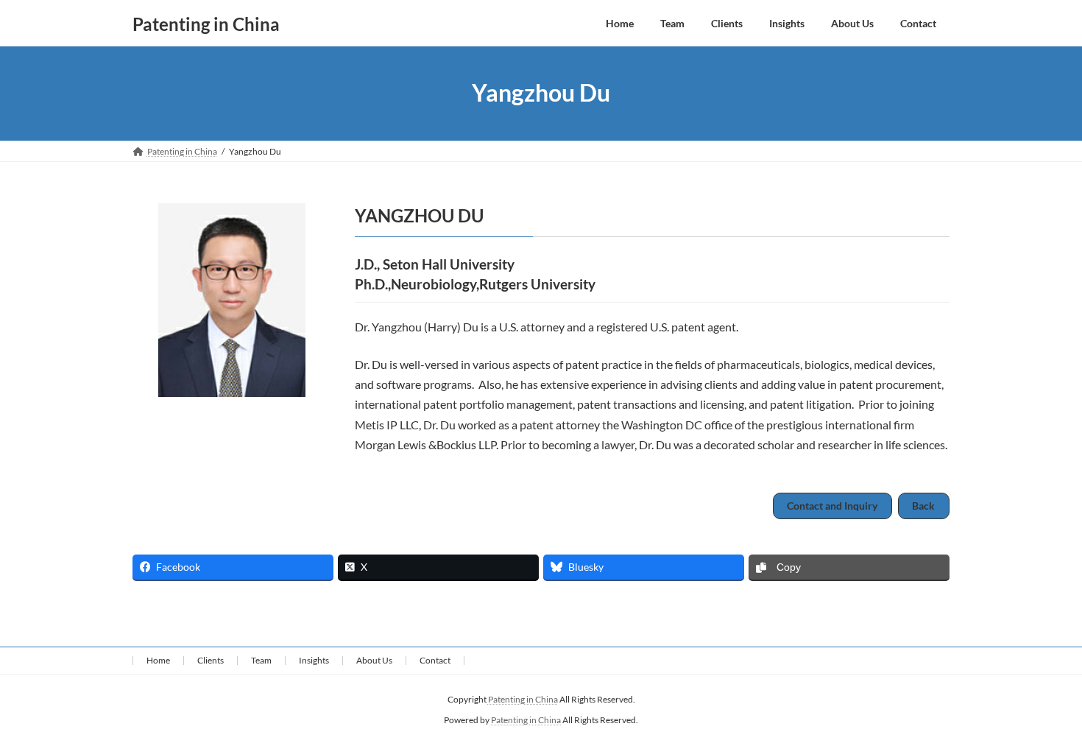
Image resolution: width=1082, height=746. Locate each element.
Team (261, 660)
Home (158, 660)
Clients (210, 660)
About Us (374, 660)
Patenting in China (523, 699)
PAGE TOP (1043, 710)
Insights (314, 660)
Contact (435, 660)
